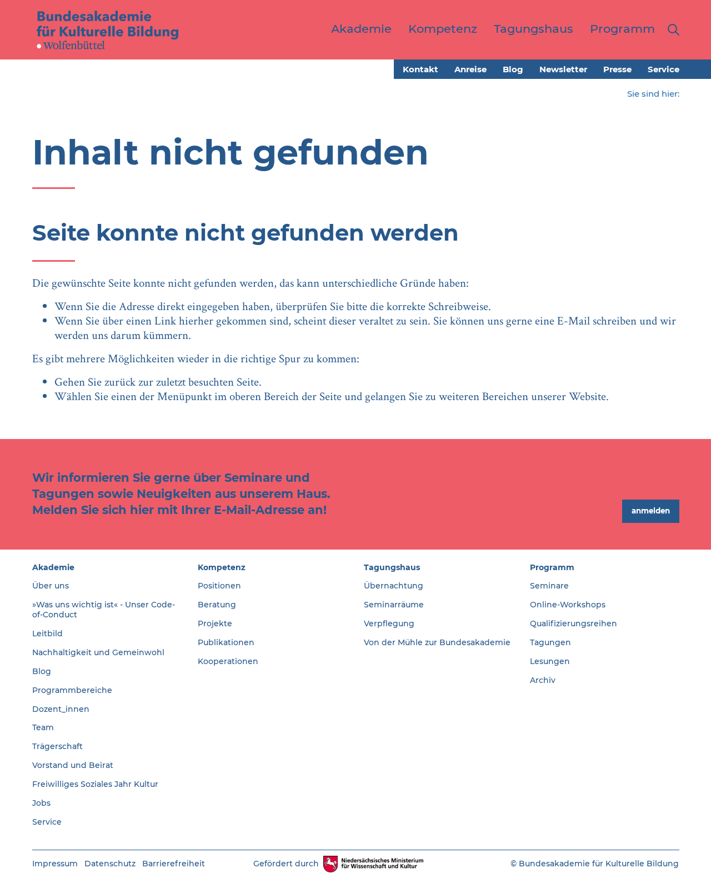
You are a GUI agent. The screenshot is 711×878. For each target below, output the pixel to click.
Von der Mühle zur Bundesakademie (437, 642)
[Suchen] (671, 29)
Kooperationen (228, 661)
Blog (513, 69)
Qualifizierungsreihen (573, 623)
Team (43, 727)
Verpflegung (389, 623)
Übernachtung (393, 586)
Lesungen (550, 661)
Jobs (41, 803)
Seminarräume (394, 605)
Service (663, 69)
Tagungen (550, 642)
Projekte (215, 623)
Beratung (217, 605)
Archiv (542, 680)
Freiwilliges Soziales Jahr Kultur (95, 784)
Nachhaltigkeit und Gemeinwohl (98, 652)
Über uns (50, 586)
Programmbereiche (72, 690)
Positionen (219, 586)
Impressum (55, 864)
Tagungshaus (392, 567)
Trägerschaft (57, 746)
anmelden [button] (651, 510)
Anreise (470, 69)
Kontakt (420, 69)
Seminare (549, 586)
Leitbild (47, 633)
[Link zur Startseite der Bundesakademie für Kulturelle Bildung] (107, 29)
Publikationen (226, 642)
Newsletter (563, 69)
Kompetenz (222, 567)
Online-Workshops (567, 605)
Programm (552, 567)
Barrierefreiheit (173, 864)
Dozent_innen (60, 709)
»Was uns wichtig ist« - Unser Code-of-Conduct (103, 610)
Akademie (53, 567)
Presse (617, 69)
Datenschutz (110, 864)
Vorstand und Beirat (72, 765)
